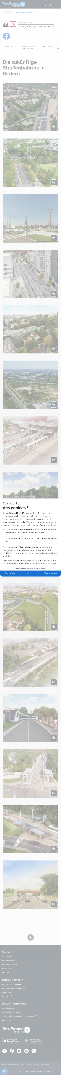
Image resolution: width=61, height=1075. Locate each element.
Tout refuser (10, 573)
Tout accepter (50, 573)
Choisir (30, 573)
